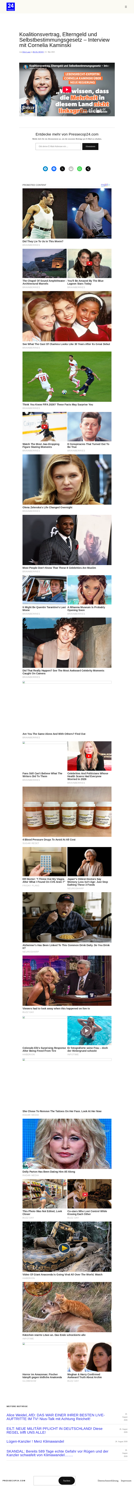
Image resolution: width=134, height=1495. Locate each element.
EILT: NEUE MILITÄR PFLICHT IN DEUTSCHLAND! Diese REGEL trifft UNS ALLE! (55, 1430)
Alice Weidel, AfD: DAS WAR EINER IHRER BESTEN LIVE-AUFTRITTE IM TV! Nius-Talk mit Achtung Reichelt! (56, 1417)
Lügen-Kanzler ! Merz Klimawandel (36, 1441)
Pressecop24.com (14, 1481)
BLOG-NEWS (38, 52)
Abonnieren (90, 146)
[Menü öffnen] (125, 6)
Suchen (66, 1480)
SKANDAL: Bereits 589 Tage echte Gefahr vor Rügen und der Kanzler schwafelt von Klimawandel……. (57, 1453)
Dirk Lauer (26, 52)
